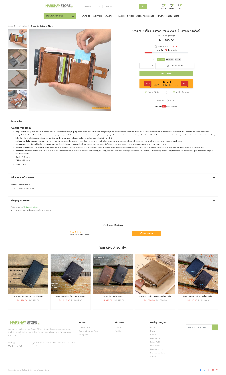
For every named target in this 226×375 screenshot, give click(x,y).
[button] (108, 70)
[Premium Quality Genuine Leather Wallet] (155, 274)
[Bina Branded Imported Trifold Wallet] (28, 274)
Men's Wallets (155, 345)
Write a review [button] (146, 233)
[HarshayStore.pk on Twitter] (205, 370)
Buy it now (166, 74)
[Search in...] (143, 6)
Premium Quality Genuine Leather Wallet (155, 296)
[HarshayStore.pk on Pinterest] (217, 370)
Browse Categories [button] (54, 16)
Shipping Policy (84, 327)
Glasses (153, 334)
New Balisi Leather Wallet (113, 296)
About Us (118, 331)
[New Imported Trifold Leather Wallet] (198, 274)
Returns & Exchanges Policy (88, 331)
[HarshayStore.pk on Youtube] (213, 370)
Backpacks (153, 327)
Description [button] (16, 121)
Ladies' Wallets (155, 342)
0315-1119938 (15, 346)
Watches (153, 356)
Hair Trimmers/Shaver (157, 353)
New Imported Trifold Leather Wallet (197, 296)
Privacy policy (83, 334)
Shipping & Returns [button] (20, 200)
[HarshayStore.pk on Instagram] (209, 370)
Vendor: (160, 35)
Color (154, 59)
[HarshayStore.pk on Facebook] (200, 370)
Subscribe (215, 327)
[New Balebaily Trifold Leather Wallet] (71, 274)
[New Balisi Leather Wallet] (113, 274)
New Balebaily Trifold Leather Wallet (70, 296)
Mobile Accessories (156, 349)
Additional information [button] (22, 177)
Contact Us (118, 327)
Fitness (152, 331)
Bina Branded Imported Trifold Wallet (28, 296)
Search (47, 370)
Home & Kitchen (155, 338)
